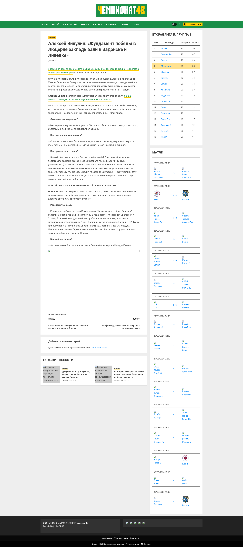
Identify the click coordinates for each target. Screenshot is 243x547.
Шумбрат (165, 72)
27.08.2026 (68, 380)
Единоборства (70, 24)
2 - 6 (175, 195)
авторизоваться (99, 347)
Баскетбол (111, 24)
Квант (164, 137)
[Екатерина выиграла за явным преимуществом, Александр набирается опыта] (103, 374)
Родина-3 (165, 95)
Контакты (134, 538)
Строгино (165, 113)
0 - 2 (175, 305)
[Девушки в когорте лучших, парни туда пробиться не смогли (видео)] (51, 374)
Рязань (164, 78)
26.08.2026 (120, 380)
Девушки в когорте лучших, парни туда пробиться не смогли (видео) (76, 374)
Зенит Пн (165, 119)
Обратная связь (121, 538)
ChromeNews (132, 544)
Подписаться (194, 24)
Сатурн (164, 84)
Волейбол (98, 24)
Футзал (85, 24)
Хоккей (55, 24)
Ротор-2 (165, 131)
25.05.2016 (54, 61)
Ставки (135, 24)
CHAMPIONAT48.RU (65, 523)
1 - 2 (175, 283)
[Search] (179, 24)
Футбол (44, 24)
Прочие (124, 24)
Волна (164, 48)
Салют (164, 60)
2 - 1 (175, 173)
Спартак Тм (166, 54)
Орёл (163, 107)
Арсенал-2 (166, 125)
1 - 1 (175, 239)
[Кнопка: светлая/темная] (174, 24)
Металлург (166, 66)
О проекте (107, 538)
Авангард (165, 90)
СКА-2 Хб (165, 101)
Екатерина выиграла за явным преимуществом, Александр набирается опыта (129, 374)
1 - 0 (175, 218)
